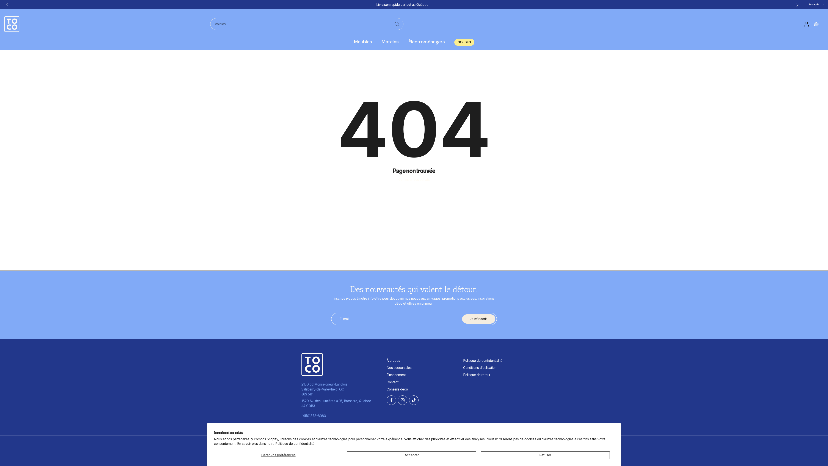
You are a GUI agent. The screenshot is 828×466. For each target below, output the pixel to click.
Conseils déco (397, 389)
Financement (396, 375)
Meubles (363, 42)
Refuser (545, 455)
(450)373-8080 (313, 416)
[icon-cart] (816, 24)
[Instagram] (402, 400)
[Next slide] (797, 5)
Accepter (412, 455)
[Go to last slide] (7, 5)
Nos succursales (399, 368)
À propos (393, 361)
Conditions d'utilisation (479, 368)
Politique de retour (476, 375)
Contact (392, 382)
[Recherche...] (397, 24)
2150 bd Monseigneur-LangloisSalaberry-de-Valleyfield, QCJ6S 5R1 (324, 389)
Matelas (390, 42)
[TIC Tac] (414, 400)
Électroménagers (426, 42)
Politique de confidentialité (295, 444)
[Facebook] (391, 400)
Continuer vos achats (414, 180)
